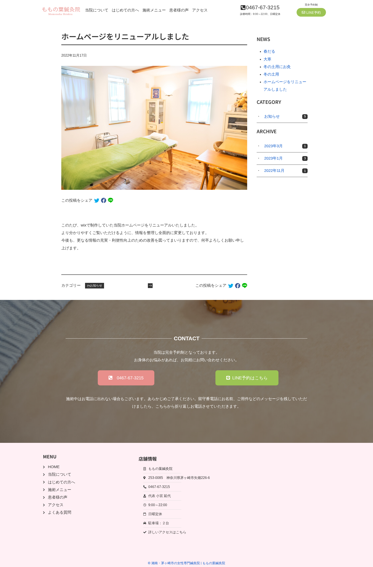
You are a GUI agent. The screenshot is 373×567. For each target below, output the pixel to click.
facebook (103, 200)
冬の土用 (271, 74)
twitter (96, 200)
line (110, 200)
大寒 (267, 59)
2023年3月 (285, 146)
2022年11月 (285, 170)
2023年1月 (285, 158)
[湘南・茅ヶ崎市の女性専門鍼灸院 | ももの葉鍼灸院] (61, 10)
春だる (269, 51)
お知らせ (96, 285)
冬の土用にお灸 (277, 67)
